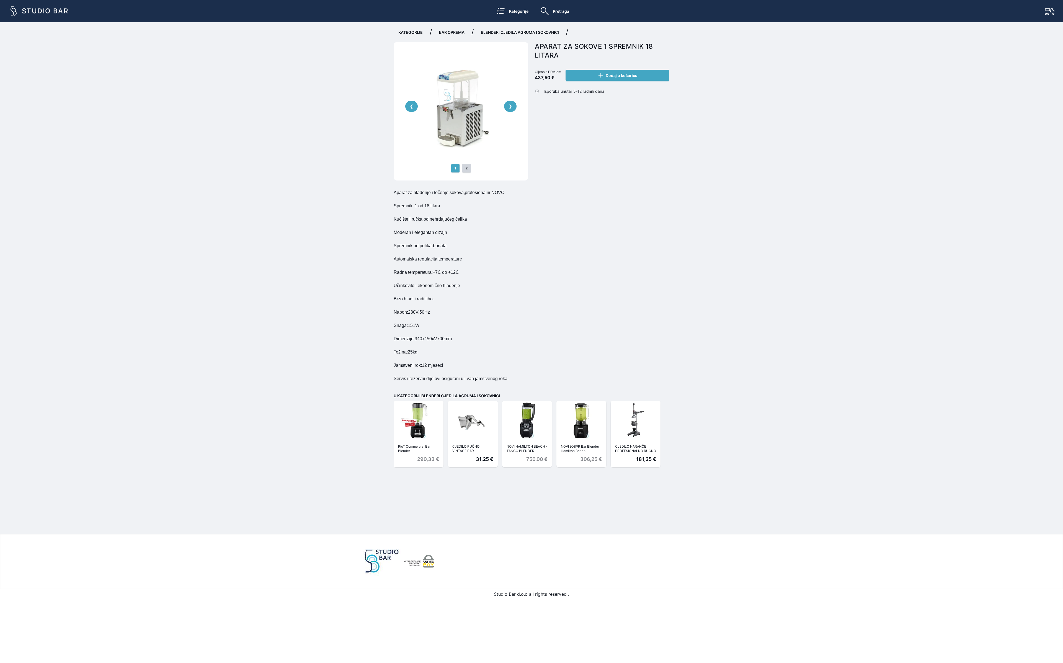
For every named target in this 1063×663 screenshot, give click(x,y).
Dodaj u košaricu (622, 75)
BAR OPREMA (452, 32)
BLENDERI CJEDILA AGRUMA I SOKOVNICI (520, 32)
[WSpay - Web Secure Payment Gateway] (419, 561)
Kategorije (410, 32)
